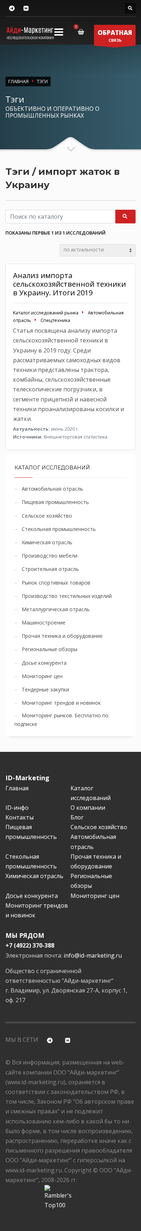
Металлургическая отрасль (56, 609)
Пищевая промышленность (55, 502)
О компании (87, 808)
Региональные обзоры (49, 649)
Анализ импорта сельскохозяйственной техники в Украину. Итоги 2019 (69, 284)
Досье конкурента (44, 662)
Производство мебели (49, 555)
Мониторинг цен (42, 676)
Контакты (19, 817)
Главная (17, 788)
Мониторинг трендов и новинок (61, 702)
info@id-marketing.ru (93, 955)
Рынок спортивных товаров (56, 582)
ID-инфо (17, 808)
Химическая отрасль (47, 542)
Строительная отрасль (50, 568)
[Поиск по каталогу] (130, 8)
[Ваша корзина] (82, 32)
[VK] (26, 8)
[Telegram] (11, 8)
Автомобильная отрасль (52, 488)
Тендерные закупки (45, 689)
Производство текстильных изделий (67, 595)
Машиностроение (43, 622)
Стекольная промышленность (59, 529)
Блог (77, 817)
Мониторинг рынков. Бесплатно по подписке (61, 719)
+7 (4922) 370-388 (29, 945)
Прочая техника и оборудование (62, 635)
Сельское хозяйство (47, 515)
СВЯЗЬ (115, 35)
